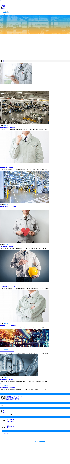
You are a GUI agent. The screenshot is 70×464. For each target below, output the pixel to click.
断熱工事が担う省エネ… (10, 427)
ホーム (3, 2)
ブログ (3, 7)
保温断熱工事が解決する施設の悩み (7, 127)
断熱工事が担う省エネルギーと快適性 (8, 206)
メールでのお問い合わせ (39, 441)
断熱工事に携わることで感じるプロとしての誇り (14, 396)
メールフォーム (3, 15)
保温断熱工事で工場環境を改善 (6, 379)
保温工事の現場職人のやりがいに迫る (12, 399)
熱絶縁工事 (6, 85)
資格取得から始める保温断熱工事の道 (12, 400)
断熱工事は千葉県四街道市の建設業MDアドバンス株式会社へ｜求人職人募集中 (13, 460)
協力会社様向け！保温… (10, 420)
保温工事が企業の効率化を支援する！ (8, 387)
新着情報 (4, 412)
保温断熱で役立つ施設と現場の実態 (7, 286)
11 (3, 391)
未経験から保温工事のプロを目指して (12, 398)
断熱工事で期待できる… (10, 424)
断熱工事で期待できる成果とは (6, 167)
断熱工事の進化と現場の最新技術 (7, 351)
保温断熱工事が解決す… (10, 422)
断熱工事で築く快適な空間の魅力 (12, 397)
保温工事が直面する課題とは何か (7, 246)
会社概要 (4, 8)
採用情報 (4, 6)
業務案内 (4, 4)
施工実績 (4, 5)
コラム (3, 411)
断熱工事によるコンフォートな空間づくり (8, 325)
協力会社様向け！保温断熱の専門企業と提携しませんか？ (12, 88)
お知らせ (4, 410)
